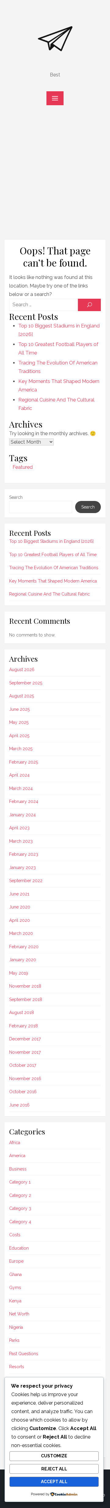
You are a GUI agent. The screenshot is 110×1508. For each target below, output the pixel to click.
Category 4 (20, 1221)
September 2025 (25, 682)
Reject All (54, 1468)
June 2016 (19, 1105)
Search (16, 497)
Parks (14, 1340)
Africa (14, 1142)
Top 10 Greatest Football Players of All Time (53, 554)
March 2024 (21, 788)
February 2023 (23, 854)
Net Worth (19, 1314)
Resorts (16, 1366)
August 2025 (21, 696)
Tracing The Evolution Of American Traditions (53, 567)
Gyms (15, 1287)
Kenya (15, 1300)
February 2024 (23, 801)
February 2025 (23, 762)
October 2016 (23, 1091)
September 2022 (25, 880)
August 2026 (22, 669)
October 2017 (22, 1065)
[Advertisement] (55, 175)
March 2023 (21, 841)
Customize (54, 1455)
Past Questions (23, 1353)
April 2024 (19, 775)
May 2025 (18, 722)
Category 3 (20, 1208)
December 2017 (25, 1038)
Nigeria (16, 1327)
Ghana (15, 1274)
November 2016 (25, 1078)
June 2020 (19, 907)
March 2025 (20, 748)
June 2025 (19, 709)
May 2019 (18, 973)
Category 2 (20, 1195)
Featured (23, 467)
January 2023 (22, 867)
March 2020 (21, 933)
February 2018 (23, 1025)
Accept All (54, 1481)
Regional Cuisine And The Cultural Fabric (49, 594)
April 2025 (19, 735)
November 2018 (25, 986)
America (17, 1155)
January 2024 (22, 814)
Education (19, 1248)
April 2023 (19, 827)
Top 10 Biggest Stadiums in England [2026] (51, 541)
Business (18, 1169)
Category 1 (20, 1182)
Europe (16, 1261)
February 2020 (23, 946)
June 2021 (19, 894)
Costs (14, 1234)
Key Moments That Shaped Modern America (53, 581)
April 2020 (19, 920)
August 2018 (21, 1012)
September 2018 (25, 999)
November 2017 (25, 1052)
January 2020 (22, 959)
